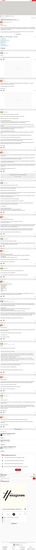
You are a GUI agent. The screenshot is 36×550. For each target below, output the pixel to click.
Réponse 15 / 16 (2, 393)
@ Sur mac (2, 43)
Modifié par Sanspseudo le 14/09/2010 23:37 (8, 301)
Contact (16, 542)
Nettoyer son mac (3, 42)
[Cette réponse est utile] (1, 59)
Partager (16, 36)
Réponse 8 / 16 (2, 248)
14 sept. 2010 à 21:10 (5, 183)
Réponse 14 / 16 (2, 374)
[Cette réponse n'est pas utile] (3, 59)
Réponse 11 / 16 (2, 298)
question (34, 0)
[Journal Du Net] (13, 547)
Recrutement (18, 542)
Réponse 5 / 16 (2, 180)
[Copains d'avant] (4, 549)
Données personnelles (23, 542)
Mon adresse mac (3, 41)
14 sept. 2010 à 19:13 (5, 112)
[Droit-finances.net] (31, 547)
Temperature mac (3, 44)
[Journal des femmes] (4, 547)
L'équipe (7, 542)
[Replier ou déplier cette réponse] (35, 50)
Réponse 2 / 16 (2, 78)
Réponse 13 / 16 (2, 341)
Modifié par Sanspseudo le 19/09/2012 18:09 (8, 344)
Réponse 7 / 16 (2, 236)
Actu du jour (3, 476)
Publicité (14, 542)
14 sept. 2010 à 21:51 (5, 217)
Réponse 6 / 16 (2, 214)
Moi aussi (3, 36)
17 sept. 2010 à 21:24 (5, 377)
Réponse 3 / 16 (2, 109)
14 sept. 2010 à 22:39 (5, 251)
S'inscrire (18, 469)
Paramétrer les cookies (29, 542)
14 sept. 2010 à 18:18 (5, 81)
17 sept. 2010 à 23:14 (8, 22)
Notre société (10, 542)
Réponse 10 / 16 (2, 279)
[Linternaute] (22, 547)
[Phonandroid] (31, 549)
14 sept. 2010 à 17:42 (5, 53)
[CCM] (3, 0)
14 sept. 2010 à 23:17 (5, 282)
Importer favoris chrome (4, 45)
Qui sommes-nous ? (3, 542)
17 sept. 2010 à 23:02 (5, 396)
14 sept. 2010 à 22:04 (5, 239)
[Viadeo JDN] (13, 549)
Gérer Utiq (33, 542)
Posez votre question (10, 36)
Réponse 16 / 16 (2, 414)
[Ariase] (22, 548)
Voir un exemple (33, 476)
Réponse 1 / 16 (2, 50)
